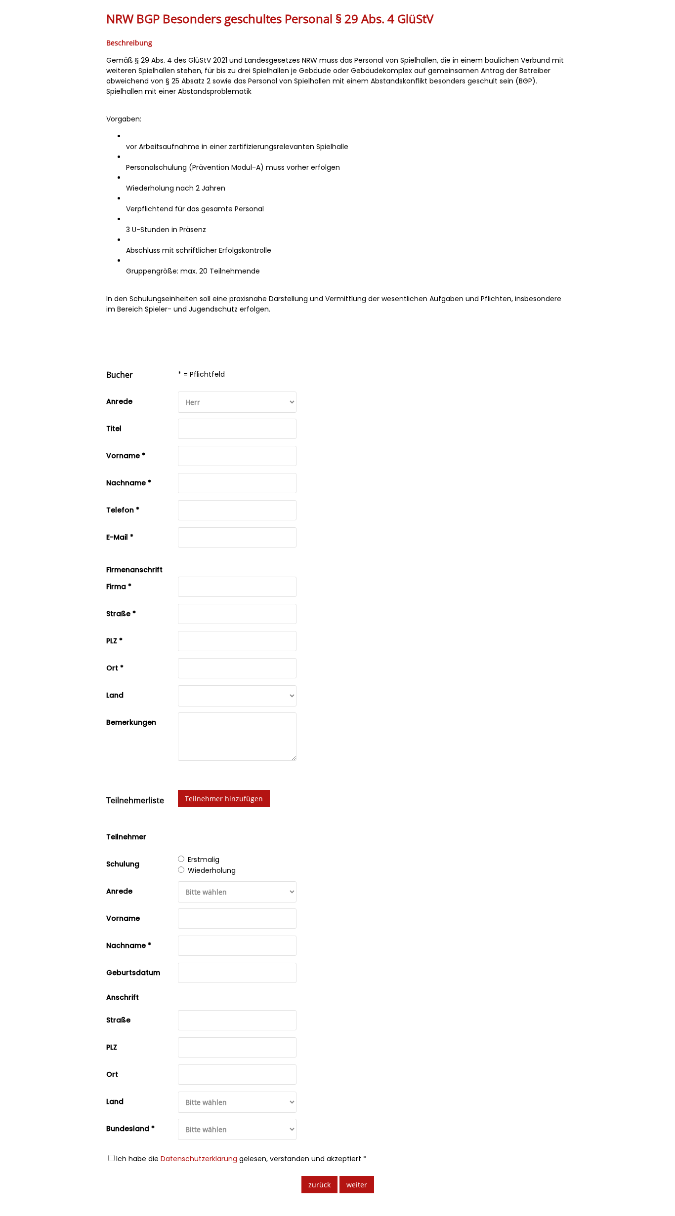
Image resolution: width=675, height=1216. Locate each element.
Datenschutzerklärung (199, 1159)
